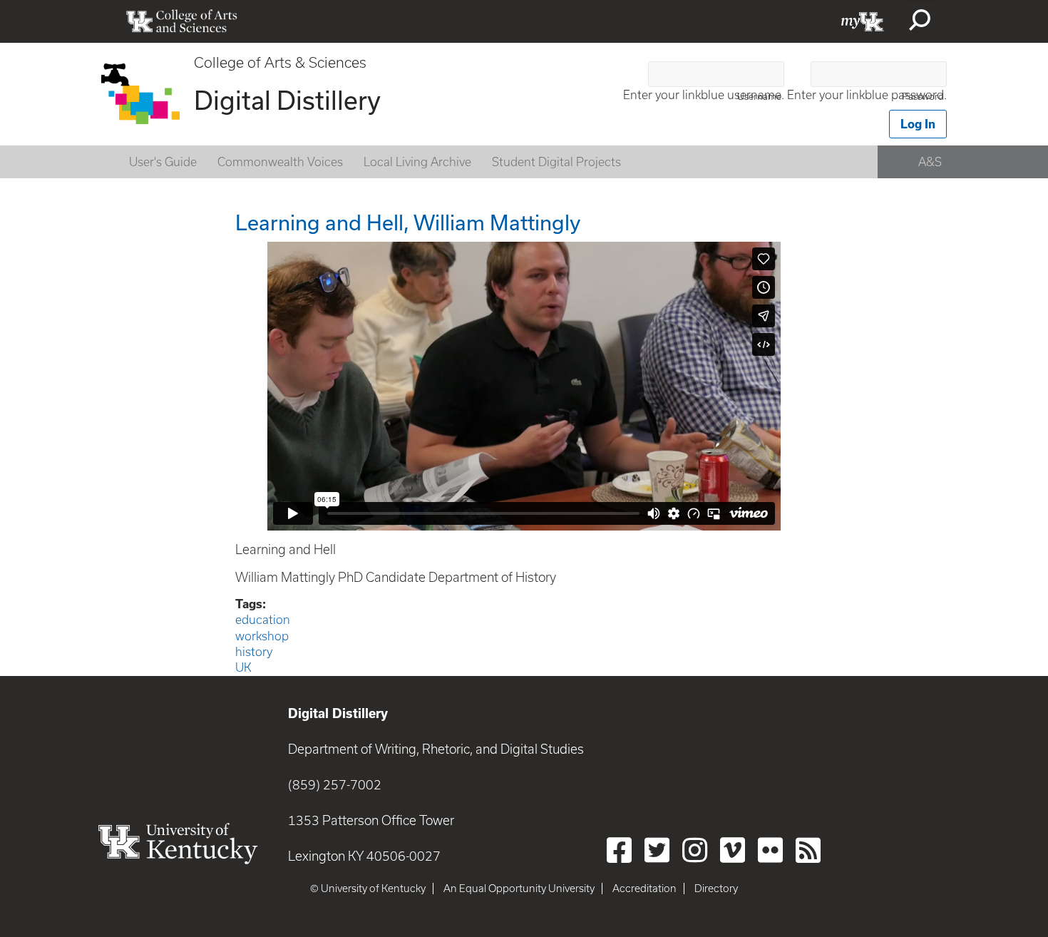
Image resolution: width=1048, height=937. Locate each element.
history (253, 651)
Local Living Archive (417, 161)
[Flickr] (770, 850)
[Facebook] (619, 850)
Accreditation (644, 888)
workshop (262, 636)
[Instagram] (694, 850)
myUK (862, 21)
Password (923, 96)
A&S (930, 161)
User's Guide (163, 161)
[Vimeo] (732, 850)
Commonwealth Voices (280, 161)
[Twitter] (656, 850)
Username (759, 96)
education (262, 619)
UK (243, 667)
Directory (716, 888)
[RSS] (808, 850)
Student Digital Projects (556, 161)
